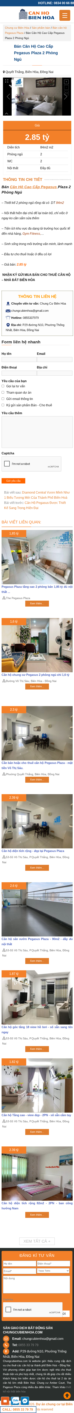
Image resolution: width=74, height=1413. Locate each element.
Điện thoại (9, 367)
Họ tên (6, 353)
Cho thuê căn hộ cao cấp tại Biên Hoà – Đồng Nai (37, 14)
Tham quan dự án (18, 392)
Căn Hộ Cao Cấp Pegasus (34, 187)
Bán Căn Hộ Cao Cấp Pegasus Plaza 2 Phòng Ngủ (36, 53)
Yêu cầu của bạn (14, 381)
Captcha (8, 453)
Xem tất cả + (37, 1241)
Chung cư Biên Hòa (17, 27)
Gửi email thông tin (19, 399)
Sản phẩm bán (41, 27)
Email (41, 353)
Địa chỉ (42, 367)
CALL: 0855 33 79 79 (17, 1409)
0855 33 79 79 (28, 1345)
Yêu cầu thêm (12, 413)
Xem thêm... (37, 603)
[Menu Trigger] (64, 15)
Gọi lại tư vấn (15, 386)
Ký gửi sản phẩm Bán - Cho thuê (29, 405)
